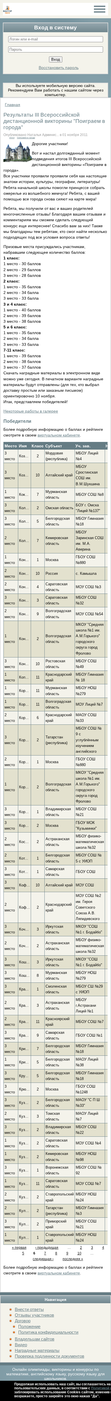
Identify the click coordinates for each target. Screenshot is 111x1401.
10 (79, 1253)
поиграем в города (26, 138)
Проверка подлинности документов (49, 1356)
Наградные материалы (37, 1350)
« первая (19, 1247)
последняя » (73, 1259)
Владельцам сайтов (34, 1339)
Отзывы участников (34, 1315)
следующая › (43, 1259)
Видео (21, 1344)
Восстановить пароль (59, 67)
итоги (12, 138)
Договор (22, 1320)
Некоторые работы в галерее (30, 411)
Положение (29, 1326)
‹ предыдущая (46, 1247)
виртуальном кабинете (59, 435)
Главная (12, 104)
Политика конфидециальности (48, 1332)
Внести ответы (29, 1309)
